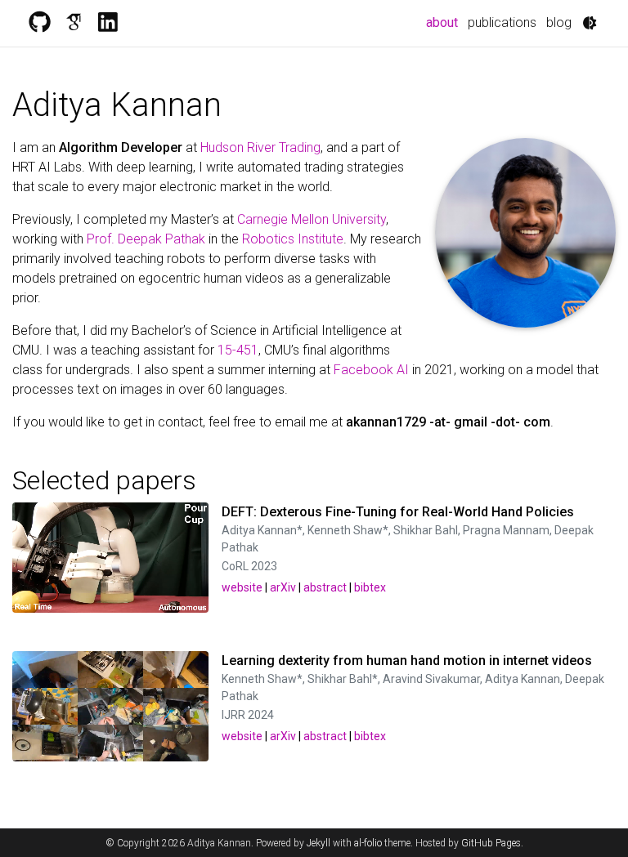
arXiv (283, 587)
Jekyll (318, 843)
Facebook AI (371, 369)
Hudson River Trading (260, 147)
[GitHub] (39, 23)
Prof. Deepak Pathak (146, 239)
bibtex (370, 587)
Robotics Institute (292, 239)
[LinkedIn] (108, 23)
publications (502, 22)
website (242, 587)
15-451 (238, 350)
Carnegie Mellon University (311, 219)
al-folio (368, 843)
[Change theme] (589, 23)
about (444, 22)
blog (559, 22)
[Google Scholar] (73, 23)
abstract (325, 587)
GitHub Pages (491, 843)
